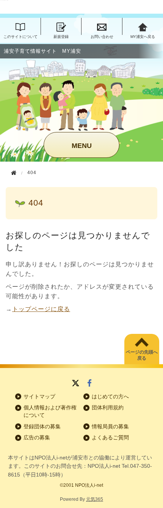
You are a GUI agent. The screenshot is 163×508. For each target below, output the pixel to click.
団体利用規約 (108, 407)
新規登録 (61, 37)
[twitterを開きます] (76, 383)
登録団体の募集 (42, 426)
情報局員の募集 (110, 426)
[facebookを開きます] (89, 383)
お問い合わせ (102, 37)
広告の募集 (37, 437)
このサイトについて (20, 37)
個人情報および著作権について (50, 411)
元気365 (94, 499)
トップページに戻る (41, 309)
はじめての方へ (110, 396)
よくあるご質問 (110, 437)
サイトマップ (39, 396)
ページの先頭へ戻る (142, 355)
